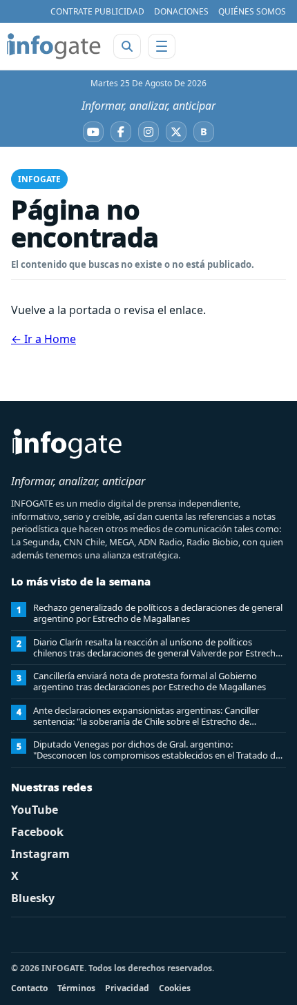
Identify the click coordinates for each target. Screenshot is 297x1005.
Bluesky (33, 898)
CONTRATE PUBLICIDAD (97, 11)
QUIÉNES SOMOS (252, 11)
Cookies (175, 988)
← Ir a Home (43, 339)
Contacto (29, 988)
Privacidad (127, 988)
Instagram (40, 853)
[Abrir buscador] (127, 46)
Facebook (37, 831)
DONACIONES (181, 11)
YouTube (34, 809)
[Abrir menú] (161, 46)
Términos (76, 988)
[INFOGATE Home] (54, 46)
